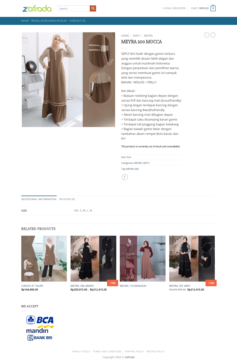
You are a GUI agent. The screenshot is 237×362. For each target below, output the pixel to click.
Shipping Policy (134, 351)
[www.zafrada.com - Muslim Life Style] (36, 8)
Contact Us (77, 20)
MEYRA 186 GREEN (82, 286)
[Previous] (21, 266)
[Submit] (93, 8)
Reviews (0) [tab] (67, 199)
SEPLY (136, 35)
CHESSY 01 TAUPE (32, 286)
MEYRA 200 (132, 169)
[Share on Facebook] (125, 177)
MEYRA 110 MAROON (133, 286)
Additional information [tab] (39, 199)
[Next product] (206, 35)
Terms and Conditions (107, 351)
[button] (174, 8)
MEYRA (148, 35)
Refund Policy (156, 351)
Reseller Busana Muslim (49, 20)
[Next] (214, 266)
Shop (25, 20)
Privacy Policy (81, 351)
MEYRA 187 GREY (179, 286)
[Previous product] (213, 35)
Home (125, 35)
